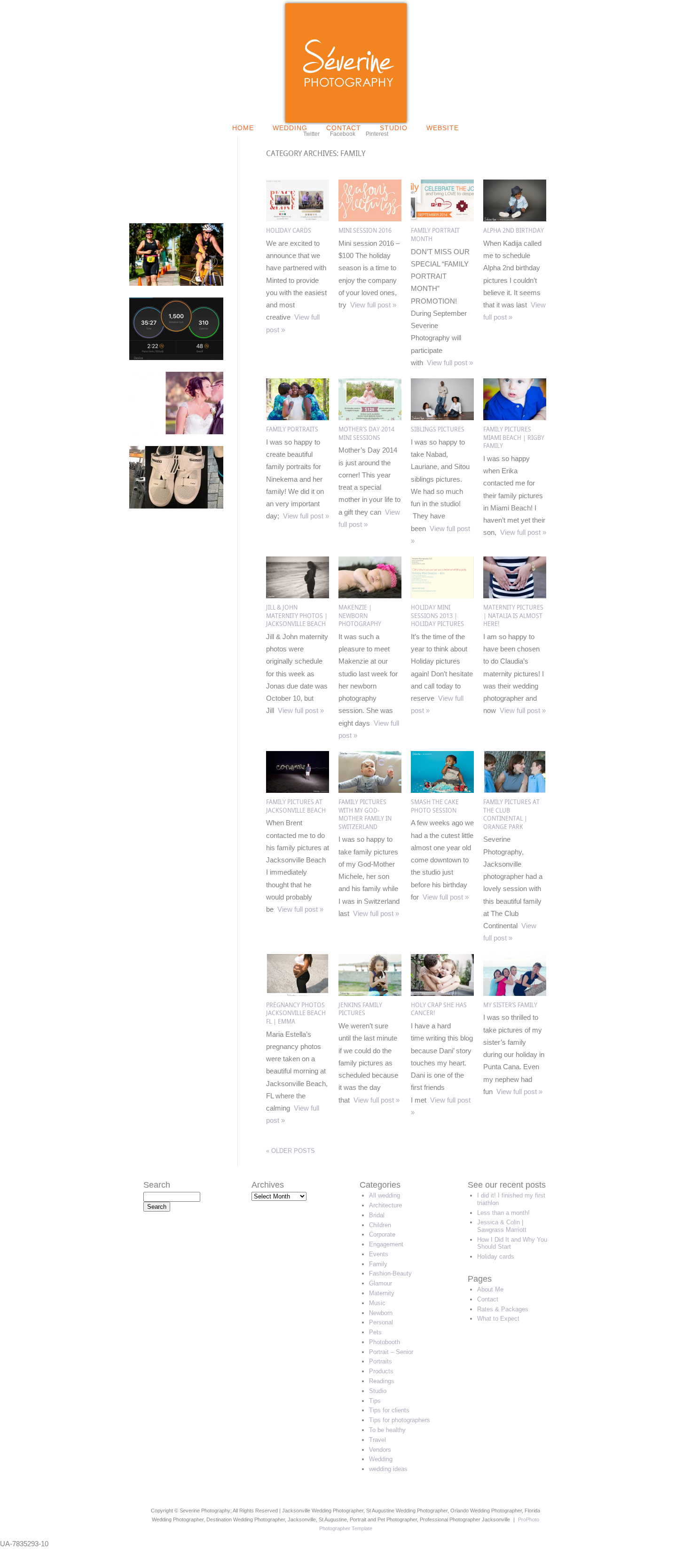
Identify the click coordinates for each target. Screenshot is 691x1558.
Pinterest (377, 134)
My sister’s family (510, 1005)
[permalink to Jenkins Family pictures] (369, 993)
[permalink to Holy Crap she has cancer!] (442, 993)
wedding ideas (388, 1468)
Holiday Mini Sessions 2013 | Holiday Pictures (437, 615)
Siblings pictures (437, 429)
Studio (394, 128)
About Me (490, 1289)
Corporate (382, 1234)
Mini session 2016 (365, 230)
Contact (343, 128)
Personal (381, 1322)
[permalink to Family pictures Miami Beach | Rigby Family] (514, 418)
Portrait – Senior (391, 1351)
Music (377, 1303)
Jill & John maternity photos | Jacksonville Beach (297, 615)
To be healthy (387, 1429)
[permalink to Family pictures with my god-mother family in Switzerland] (369, 790)
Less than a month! (503, 1212)
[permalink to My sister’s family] (514, 993)
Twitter (311, 134)
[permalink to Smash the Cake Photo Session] (442, 790)
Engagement (386, 1244)
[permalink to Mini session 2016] (369, 219)
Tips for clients (389, 1410)
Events (378, 1254)
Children (380, 1225)
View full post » (373, 305)
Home (243, 128)
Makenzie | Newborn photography (359, 615)
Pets (375, 1332)
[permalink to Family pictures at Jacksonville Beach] (297, 790)
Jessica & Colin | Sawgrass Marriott (501, 1226)
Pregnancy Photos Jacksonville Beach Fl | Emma (296, 1013)
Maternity (381, 1293)
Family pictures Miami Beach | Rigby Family (513, 437)
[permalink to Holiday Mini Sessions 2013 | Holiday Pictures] (442, 596)
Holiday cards (288, 230)
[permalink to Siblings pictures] (442, 418)
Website (442, 128)
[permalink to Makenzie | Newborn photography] (369, 596)
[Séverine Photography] (345, 122)
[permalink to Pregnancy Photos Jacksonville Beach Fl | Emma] (297, 993)
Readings (381, 1381)
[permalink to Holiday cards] (297, 219)
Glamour (380, 1283)
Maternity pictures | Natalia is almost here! (513, 615)
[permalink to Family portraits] (297, 418)
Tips (375, 1400)
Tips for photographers (399, 1420)
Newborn (381, 1312)
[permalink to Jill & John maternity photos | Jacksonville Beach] (297, 596)
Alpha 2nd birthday (513, 230)
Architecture (385, 1205)
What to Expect (498, 1318)
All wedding (384, 1195)
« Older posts (290, 1150)
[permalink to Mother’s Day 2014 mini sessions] (369, 418)
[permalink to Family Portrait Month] (442, 219)
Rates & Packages (502, 1309)
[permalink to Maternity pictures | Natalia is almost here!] (514, 596)
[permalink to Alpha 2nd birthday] (514, 219)
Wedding (290, 128)
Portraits (380, 1361)
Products (381, 1371)
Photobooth (384, 1342)
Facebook (342, 134)
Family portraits (292, 429)
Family (378, 1264)
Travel (377, 1439)
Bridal (377, 1215)
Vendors (380, 1449)
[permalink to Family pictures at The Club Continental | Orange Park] (514, 790)
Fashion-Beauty (390, 1273)
